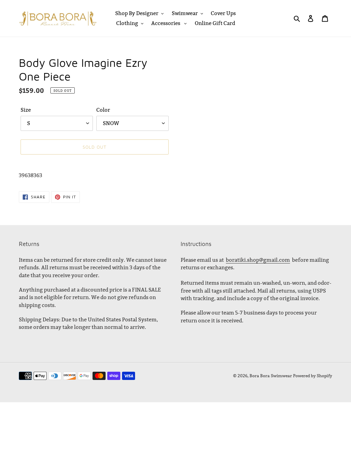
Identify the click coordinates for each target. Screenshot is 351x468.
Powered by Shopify (312, 375)
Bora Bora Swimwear (271, 375)
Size (26, 110)
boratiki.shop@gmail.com (258, 260)
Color (103, 110)
